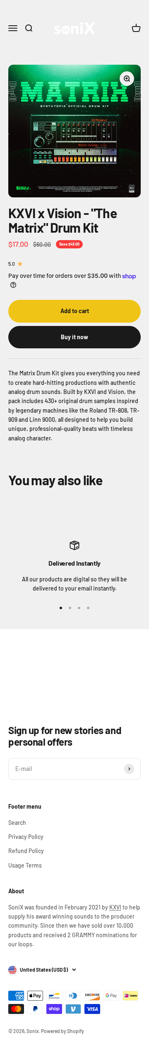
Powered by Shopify (62, 1031)
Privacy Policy (25, 836)
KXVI (115, 907)
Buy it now (74, 336)
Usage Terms (25, 865)
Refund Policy (26, 850)
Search (17, 822)
